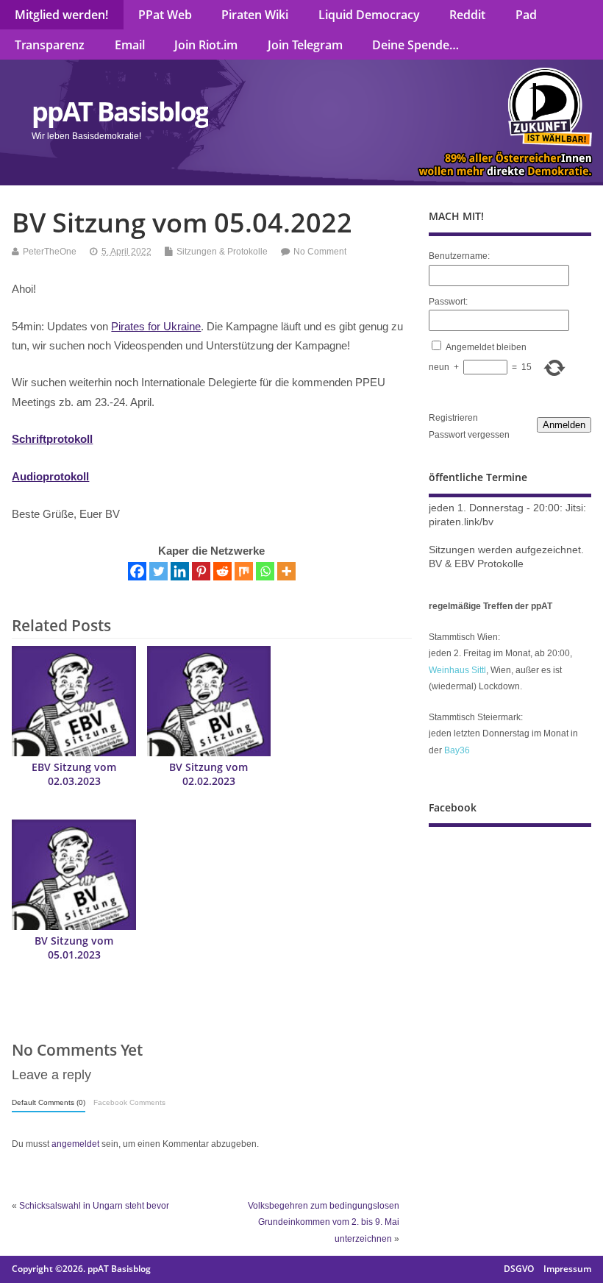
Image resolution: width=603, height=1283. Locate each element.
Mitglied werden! (61, 15)
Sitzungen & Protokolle (222, 251)
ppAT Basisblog (120, 111)
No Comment (319, 251)
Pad (526, 15)
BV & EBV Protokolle (476, 563)
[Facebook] (137, 571)
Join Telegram (305, 45)
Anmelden (564, 424)
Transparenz (50, 45)
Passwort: (448, 301)
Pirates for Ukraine (156, 326)
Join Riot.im (206, 45)
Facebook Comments (129, 1102)
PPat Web (165, 15)
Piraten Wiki (254, 15)
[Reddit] (222, 571)
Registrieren (453, 418)
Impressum (567, 1268)
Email (130, 45)
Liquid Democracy (369, 15)
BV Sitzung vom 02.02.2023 (208, 774)
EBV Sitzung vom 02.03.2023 (74, 774)
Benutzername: (459, 256)
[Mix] (244, 571)
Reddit (467, 15)
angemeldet (75, 1144)
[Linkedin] (180, 571)
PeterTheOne (49, 251)
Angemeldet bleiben (486, 347)
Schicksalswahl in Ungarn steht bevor (94, 1206)
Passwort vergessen (469, 435)
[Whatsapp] (265, 571)
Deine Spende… (415, 45)
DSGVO (519, 1268)
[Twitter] (158, 571)
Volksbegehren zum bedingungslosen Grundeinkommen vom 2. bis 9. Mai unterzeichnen (323, 1222)
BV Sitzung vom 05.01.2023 (74, 948)
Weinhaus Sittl (457, 670)
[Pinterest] (201, 571)
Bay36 (457, 750)
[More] (286, 571)
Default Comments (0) (48, 1102)
